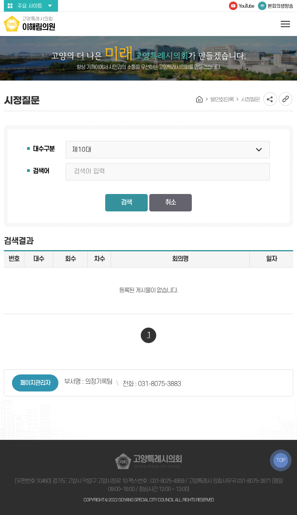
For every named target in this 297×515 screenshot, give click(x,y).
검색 (126, 202)
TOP (281, 460)
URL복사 (285, 99)
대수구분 (44, 149)
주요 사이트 (29, 6)
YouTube (246, 6)
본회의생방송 (280, 6)
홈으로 (199, 99)
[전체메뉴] (285, 24)
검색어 (41, 171)
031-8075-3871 (254, 481)
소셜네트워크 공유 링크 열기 (270, 99)
